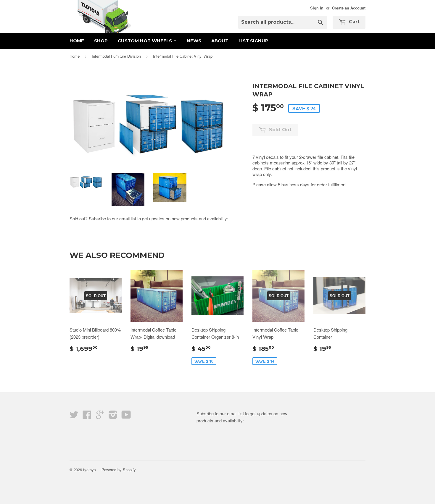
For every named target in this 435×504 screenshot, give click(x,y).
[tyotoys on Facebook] (87, 416)
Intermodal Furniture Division (116, 56)
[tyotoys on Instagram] (113, 416)
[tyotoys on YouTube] (126, 416)
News (194, 40)
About (219, 40)
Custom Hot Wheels (145, 40)
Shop (101, 40)
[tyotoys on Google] (100, 416)
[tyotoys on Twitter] (74, 416)
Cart (353, 22)
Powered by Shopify (119, 469)
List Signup (253, 40)
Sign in (316, 8)
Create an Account (348, 8)
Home (77, 40)
